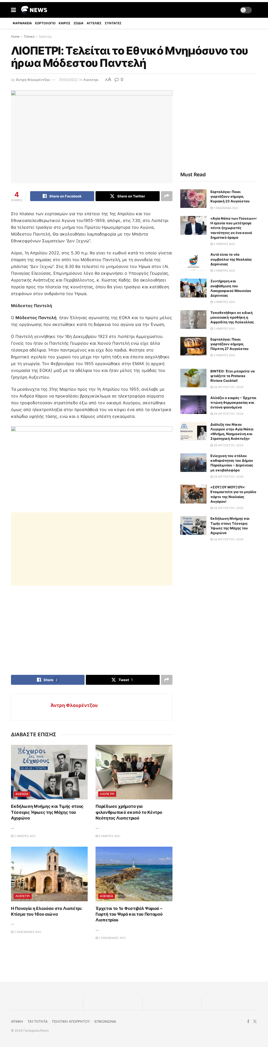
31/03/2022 (68, 80)
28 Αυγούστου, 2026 (228, 387)
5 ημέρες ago (109, 836)
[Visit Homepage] (34, 10)
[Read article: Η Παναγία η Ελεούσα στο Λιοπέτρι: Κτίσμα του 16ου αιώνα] (49, 874)
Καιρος (64, 23)
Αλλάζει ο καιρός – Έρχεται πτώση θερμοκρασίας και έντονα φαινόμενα (233, 402)
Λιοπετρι (45, 36)
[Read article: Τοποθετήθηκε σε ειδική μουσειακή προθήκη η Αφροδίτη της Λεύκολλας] (193, 319)
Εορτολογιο (45, 23)
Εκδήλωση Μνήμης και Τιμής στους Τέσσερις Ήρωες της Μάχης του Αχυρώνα (47, 812)
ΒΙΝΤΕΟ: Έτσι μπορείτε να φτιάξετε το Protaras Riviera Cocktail (232, 376)
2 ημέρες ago (24, 836)
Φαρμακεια (22, 23)
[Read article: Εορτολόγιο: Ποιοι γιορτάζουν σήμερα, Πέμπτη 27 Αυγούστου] (193, 346)
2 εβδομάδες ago (27, 932)
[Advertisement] (91, 549)
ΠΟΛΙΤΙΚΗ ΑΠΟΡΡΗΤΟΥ (71, 1021)
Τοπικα (29, 36)
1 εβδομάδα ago (225, 208)
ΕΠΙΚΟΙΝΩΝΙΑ (105, 1021)
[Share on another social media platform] (166, 196)
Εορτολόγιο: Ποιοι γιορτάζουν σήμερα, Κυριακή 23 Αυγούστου (230, 196)
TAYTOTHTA (37, 1021)
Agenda (22, 794)
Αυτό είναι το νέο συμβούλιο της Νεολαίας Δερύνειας (231, 259)
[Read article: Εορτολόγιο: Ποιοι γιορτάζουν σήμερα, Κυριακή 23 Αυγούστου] (193, 198)
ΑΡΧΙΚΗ (17, 1021)
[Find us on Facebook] (248, 1022)
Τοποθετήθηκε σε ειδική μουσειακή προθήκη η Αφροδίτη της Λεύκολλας (232, 317)
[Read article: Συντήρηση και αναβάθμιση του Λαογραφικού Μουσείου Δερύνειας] (193, 288)
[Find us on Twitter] (255, 1022)
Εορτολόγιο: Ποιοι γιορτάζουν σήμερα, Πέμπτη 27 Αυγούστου (229, 344)
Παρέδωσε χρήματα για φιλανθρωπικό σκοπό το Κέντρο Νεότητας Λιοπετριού (129, 812)
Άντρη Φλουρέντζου (33, 80)
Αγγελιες (94, 23)
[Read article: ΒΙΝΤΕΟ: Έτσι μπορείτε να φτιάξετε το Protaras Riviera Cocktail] (193, 378)
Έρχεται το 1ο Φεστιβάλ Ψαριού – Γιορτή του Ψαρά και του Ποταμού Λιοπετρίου (129, 914)
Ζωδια (78, 23)
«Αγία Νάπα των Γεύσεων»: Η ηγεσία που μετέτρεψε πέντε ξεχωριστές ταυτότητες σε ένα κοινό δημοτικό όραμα (233, 227)
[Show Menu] (13, 10)
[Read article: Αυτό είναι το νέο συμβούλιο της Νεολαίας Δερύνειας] (193, 261)
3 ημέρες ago (224, 270)
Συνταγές (113, 23)
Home (15, 36)
